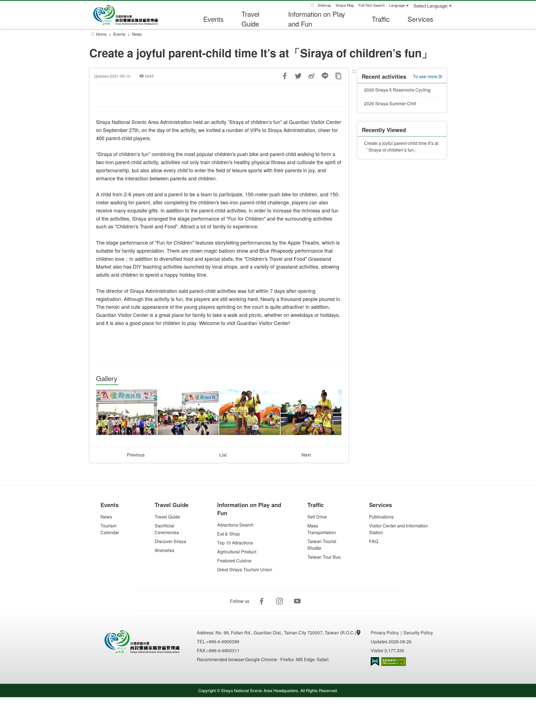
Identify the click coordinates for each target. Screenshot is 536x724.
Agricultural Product (236, 551)
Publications (381, 516)
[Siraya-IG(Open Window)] (279, 601)
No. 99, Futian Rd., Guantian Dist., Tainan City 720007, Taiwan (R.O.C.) (286, 632)
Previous (136, 454)
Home (101, 34)
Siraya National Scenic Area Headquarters (129, 15)
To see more (425, 76)
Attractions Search (235, 525)
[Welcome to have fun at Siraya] (311, 412)
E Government (375, 661)
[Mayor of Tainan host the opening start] (126, 412)
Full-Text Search (371, 5)
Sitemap (324, 5)
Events (213, 19)
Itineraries (164, 550)
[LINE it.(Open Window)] (325, 76)
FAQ (373, 541)
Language (397, 5)
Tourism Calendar (109, 529)
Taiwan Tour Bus (324, 557)
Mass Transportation (321, 529)
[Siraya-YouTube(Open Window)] (297, 601)
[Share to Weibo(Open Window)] (311, 76)
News (137, 34)
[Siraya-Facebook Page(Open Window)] (261, 601)
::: (312, 5)
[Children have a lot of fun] (188, 412)
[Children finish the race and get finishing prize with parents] (249, 412)
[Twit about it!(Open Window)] (298, 76)
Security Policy (418, 632)
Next (306, 454)
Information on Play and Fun (316, 18)
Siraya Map (345, 5)
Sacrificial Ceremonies (167, 529)
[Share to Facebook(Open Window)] (284, 76)
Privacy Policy (385, 632)
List (222, 454)
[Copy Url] (338, 76)
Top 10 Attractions (235, 542)
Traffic (381, 19)
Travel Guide (250, 18)
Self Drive (317, 516)
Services (420, 19)
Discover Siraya (170, 541)
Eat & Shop (228, 534)
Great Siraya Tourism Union (244, 569)
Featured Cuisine (234, 560)
